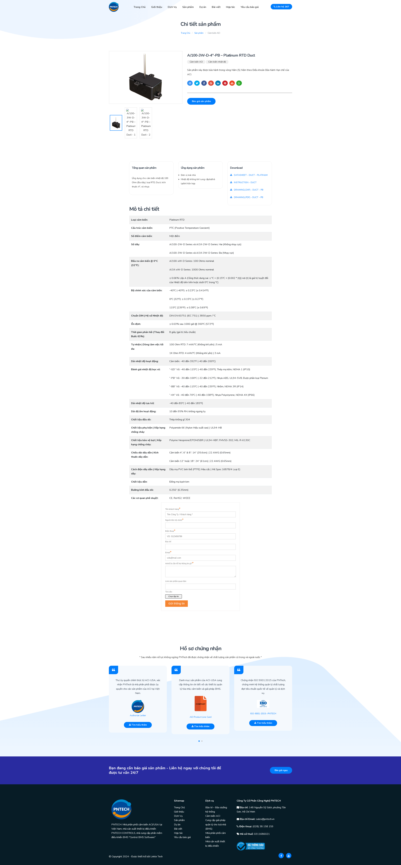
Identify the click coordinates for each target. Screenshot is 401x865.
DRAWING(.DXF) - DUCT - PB (248, 189)
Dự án (202, 7)
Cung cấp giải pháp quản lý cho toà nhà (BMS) (215, 824)
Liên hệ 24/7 (282, 6)
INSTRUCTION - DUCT (245, 182)
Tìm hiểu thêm (139, 724)
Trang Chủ (140, 7)
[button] (199, 741)
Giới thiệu (156, 7)
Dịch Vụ (172, 7)
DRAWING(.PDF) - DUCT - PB (248, 197)
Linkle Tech (157, 856)
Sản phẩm (188, 7)
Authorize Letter (138, 715)
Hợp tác (230, 7)
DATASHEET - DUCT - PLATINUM (250, 175)
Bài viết (216, 7)
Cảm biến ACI (196, 61)
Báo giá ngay (281, 770)
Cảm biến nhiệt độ (217, 61)
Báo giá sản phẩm (201, 101)
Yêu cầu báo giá (250, 7)
